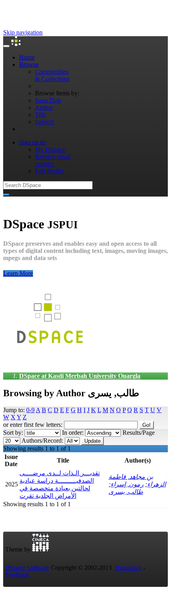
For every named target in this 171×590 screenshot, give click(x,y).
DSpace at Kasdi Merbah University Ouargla (79, 375)
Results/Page (138, 432)
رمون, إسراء (127, 484)
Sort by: (13, 432)
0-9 (30, 410)
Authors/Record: (42, 440)
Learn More (18, 273)
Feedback (17, 574)
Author (44, 107)
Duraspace (128, 567)
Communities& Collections (52, 75)
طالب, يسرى (126, 491)
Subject (44, 121)
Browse (29, 64)
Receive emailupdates (52, 160)
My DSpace (50, 149)
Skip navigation (23, 32)
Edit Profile (49, 171)
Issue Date (48, 100)
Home (27, 57)
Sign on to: (33, 142)
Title (40, 114)
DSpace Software (27, 567)
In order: (73, 432)
